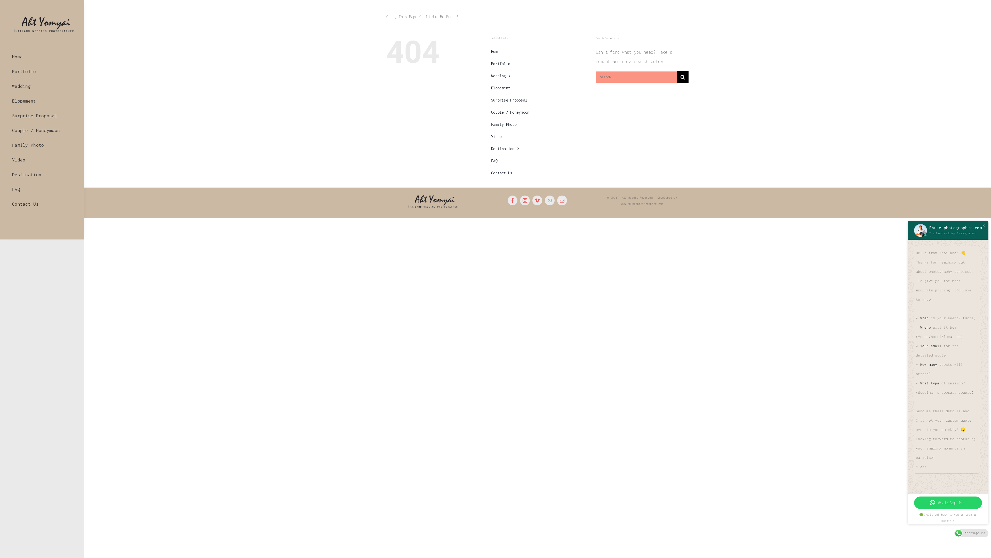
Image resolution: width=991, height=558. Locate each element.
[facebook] (512, 200)
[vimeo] (537, 200)
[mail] (562, 200)
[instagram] (525, 200)
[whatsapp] (550, 200)
